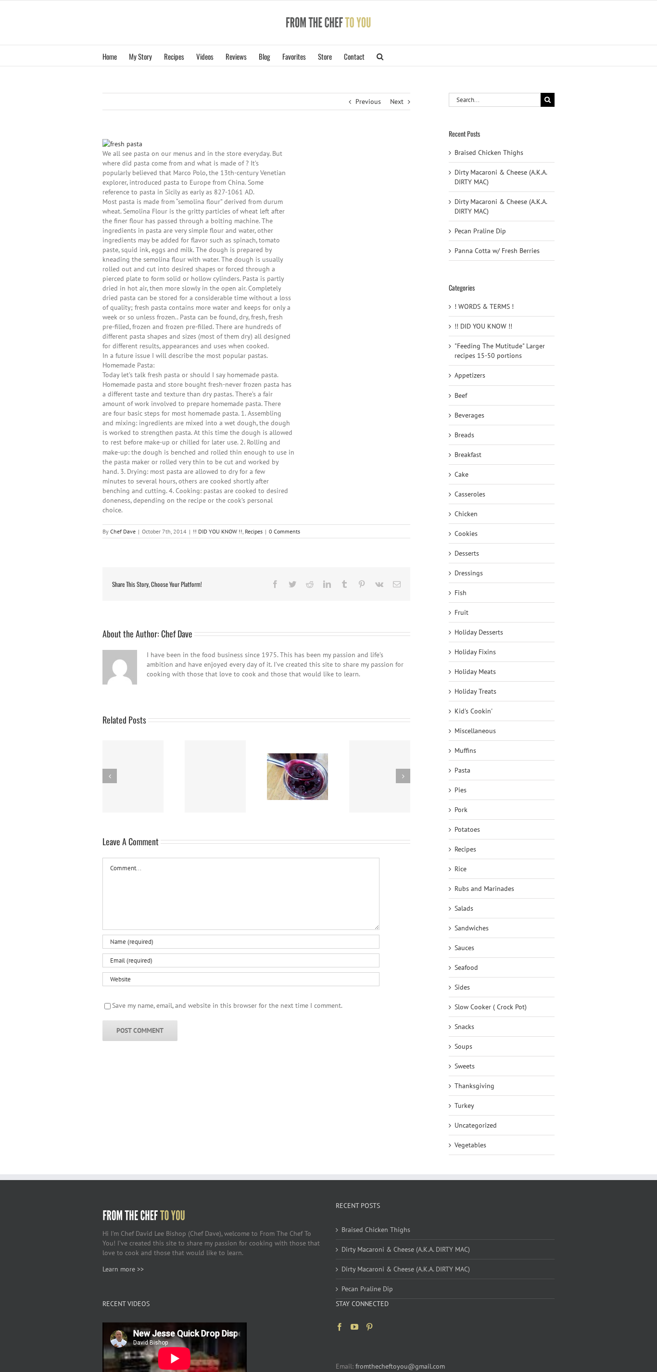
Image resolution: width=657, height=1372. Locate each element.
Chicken (466, 513)
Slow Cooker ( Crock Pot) (491, 1007)
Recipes (254, 531)
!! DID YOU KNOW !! (217, 531)
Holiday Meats (475, 671)
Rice (461, 868)
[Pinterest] (369, 1327)
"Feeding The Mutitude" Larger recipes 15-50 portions (500, 351)
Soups (463, 1046)
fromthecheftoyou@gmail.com (400, 1366)
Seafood (466, 967)
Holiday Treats (475, 691)
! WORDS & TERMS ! (484, 306)
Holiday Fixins (475, 652)
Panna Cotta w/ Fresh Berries (497, 250)
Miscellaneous (475, 730)
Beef (461, 395)
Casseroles (470, 494)
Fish (461, 592)
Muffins (465, 750)
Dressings (469, 573)
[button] (380, 55)
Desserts (467, 553)
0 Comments (284, 531)
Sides (462, 987)
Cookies (466, 533)
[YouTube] (354, 1327)
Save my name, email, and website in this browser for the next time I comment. (227, 1005)
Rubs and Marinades (484, 888)
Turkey (464, 1105)
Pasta (462, 770)
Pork (461, 809)
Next (397, 101)
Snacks (464, 1026)
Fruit (461, 612)
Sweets (465, 1066)
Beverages (469, 415)
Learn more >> (123, 1269)
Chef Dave (123, 531)
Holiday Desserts (479, 632)
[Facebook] (339, 1327)
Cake (461, 474)
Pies (461, 790)
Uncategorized (476, 1125)
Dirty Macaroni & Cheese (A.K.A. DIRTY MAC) (405, 1249)
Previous (368, 101)
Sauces (464, 947)
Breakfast (468, 454)
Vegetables (470, 1145)
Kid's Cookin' (474, 711)
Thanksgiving (474, 1085)
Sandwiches (472, 928)
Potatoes (467, 829)
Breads (464, 435)
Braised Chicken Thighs (489, 152)
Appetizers (470, 375)
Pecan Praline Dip (480, 231)
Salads (464, 908)
